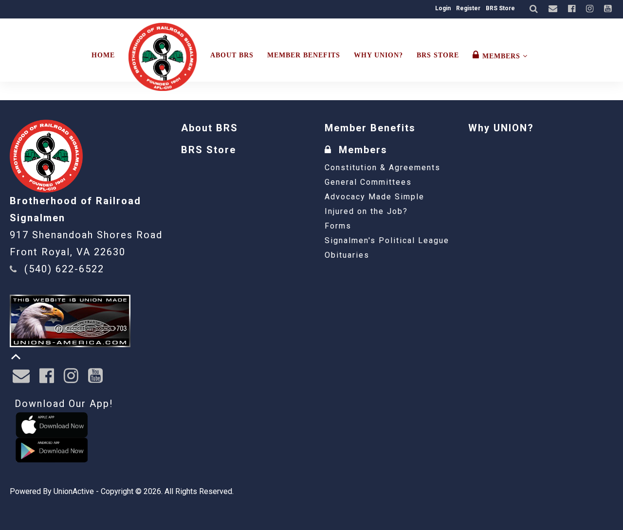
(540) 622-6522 (64, 269)
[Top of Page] (16, 356)
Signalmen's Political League (387, 240)
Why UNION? (378, 55)
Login (443, 8)
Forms (338, 225)
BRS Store (500, 8)
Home (103, 55)
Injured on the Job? (366, 211)
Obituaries (347, 255)
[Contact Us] (554, 9)
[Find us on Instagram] (591, 9)
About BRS (232, 55)
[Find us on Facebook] (573, 9)
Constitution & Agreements (382, 167)
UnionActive (74, 491)
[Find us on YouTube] (609, 9)
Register (468, 8)
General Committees (368, 182)
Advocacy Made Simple (374, 196)
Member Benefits (303, 55)
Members (502, 56)
